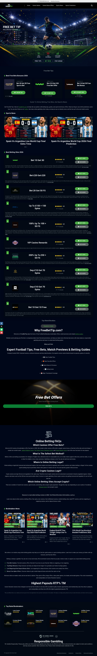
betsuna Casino (62, 620)
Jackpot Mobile (20, 81)
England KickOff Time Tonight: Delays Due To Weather (58, 532)
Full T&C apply (29, 296)
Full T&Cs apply (50, 182)
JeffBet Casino (50, 81)
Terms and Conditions (88, 653)
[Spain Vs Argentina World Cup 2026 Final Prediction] (71, 127)
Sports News (59, 5)
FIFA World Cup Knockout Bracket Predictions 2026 (81, 531)
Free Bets (79, 81)
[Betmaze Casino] (15, 310)
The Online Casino (39, 450)
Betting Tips (18, 138)
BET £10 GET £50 (79, 92)
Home (28, 5)
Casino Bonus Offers (48, 5)
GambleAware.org (47, 296)
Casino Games (36, 5)
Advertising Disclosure (61, 653)
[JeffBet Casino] (39, 89)
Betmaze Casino (48, 450)
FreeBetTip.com (22, 107)
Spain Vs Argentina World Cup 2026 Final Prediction (36, 531)
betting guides (79, 334)
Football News (62, 526)
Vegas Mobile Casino (61, 450)
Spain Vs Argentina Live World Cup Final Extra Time (14, 531)
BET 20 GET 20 (18, 92)
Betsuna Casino (43, 487)
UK (82, 81)
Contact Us (71, 653)
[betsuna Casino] (15, 227)
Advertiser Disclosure (55, 1)
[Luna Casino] (8, 617)
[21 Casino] (15, 274)
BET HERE (82, 158)
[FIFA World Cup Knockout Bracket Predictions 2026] (82, 520)
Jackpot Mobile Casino (28, 450)
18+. (6, 293)
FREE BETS (48, 406)
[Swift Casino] (30, 617)
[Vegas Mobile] (30, 627)
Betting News (24, 138)
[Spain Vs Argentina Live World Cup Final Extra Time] (25, 127)
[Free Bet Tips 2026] (9, 5)
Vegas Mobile (39, 620)
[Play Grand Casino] (15, 290)
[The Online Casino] (15, 259)
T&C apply (11, 96)
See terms (62, 248)
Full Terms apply (8, 216)
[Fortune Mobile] (15, 193)
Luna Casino (16, 610)
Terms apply (28, 279)
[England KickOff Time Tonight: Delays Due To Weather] (60, 520)
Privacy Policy (78, 653)
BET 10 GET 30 (48, 93)
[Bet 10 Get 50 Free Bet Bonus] (70, 89)
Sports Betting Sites (73, 138)
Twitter (26, 109)
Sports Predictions (71, 5)
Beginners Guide (48, 326)
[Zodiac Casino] (15, 245)
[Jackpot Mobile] (9, 89)
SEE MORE (82, 162)
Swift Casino (39, 610)
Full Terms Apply (85, 167)
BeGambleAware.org (44, 1)
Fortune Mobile (17, 620)
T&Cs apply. (30, 198)
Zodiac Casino (85, 620)
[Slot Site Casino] (15, 209)
